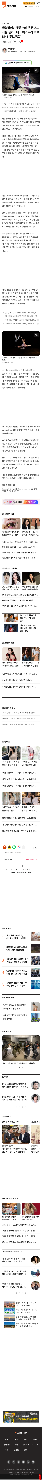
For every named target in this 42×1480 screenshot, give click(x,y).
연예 (25, 1450)
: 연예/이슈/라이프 (11, 1251)
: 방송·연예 (9, 1198)
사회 (16, 1439)
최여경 (10, 49)
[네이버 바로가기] (28, 1462)
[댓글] (20, 42)
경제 (25, 1439)
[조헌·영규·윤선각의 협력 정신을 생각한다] (35, 1085)
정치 (7, 1439)
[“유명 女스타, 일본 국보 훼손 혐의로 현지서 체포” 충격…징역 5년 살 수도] (35, 1260)
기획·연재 (5, 1116)
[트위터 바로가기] (13, 1462)
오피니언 (5, 1077)
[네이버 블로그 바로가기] (33, 1462)
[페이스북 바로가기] (9, 1462)
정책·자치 (7, 1444)
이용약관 (11, 1469)
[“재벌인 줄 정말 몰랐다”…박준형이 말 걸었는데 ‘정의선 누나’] (35, 1285)
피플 (7, 1450)
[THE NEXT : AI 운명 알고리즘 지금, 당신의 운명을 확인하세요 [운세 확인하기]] (21, 502)
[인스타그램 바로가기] (23, 1462)
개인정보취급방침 (21, 1469)
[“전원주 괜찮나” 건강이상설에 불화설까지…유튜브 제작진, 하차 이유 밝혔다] (35, 1272)
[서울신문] (9, 4)
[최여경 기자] (4, 50)
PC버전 (36, 1469)
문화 (3, 23)
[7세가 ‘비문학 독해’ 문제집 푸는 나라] (35, 1098)
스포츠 (16, 1450)
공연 (8, 23)
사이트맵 (29, 1469)
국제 (35, 1439)
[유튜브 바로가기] (18, 1462)
